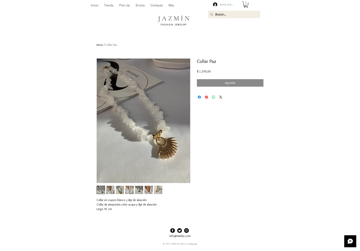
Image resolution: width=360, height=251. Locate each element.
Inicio (100, 45)
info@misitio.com (179, 236)
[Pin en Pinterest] (206, 97)
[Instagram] (186, 230)
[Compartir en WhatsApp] (213, 97)
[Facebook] (172, 230)
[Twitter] (179, 230)
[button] (246, 4)
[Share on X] (220, 97)
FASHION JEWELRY (174, 24)
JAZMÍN (174, 18)
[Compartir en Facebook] (199, 97)
